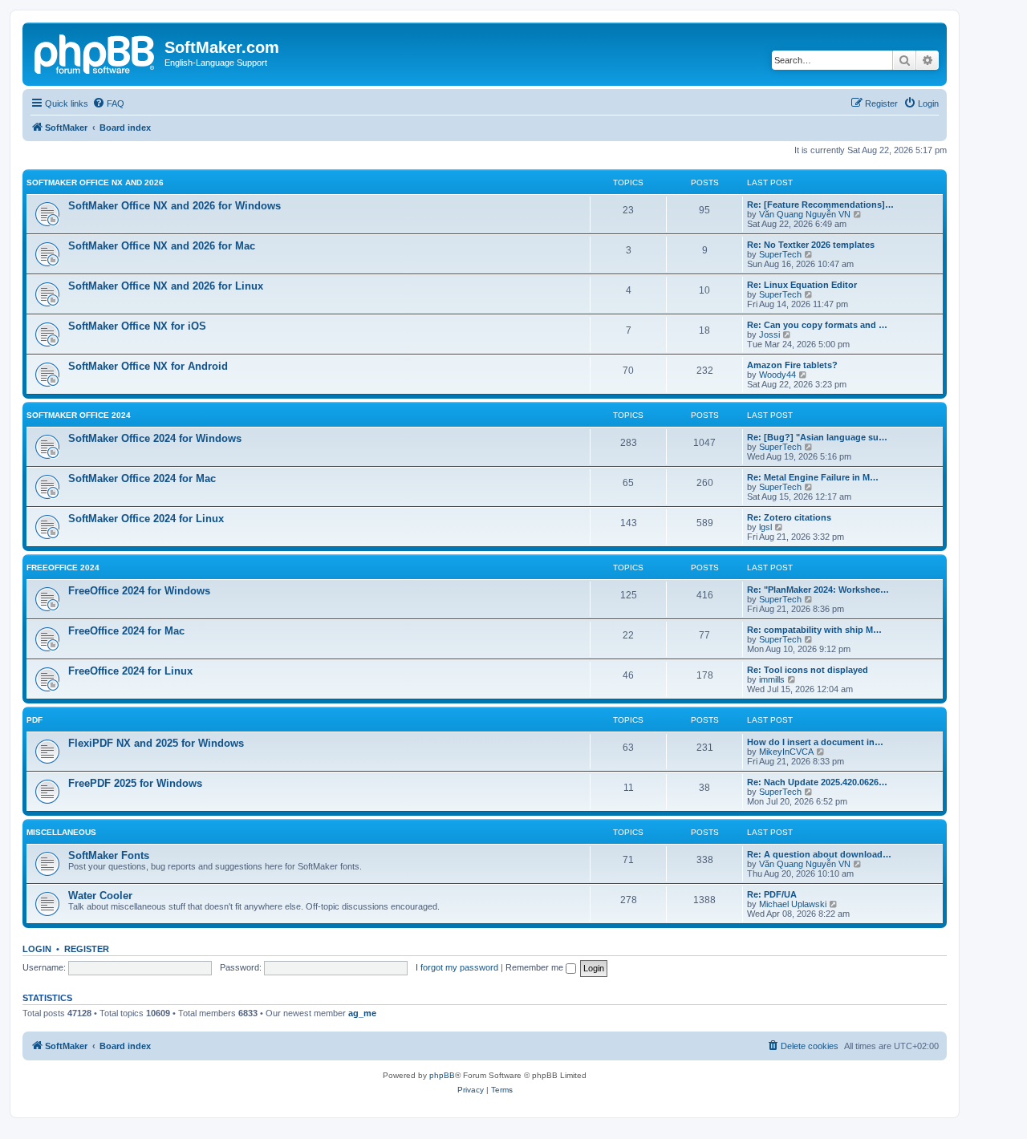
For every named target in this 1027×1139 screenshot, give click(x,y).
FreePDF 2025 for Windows (135, 783)
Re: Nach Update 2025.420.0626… (817, 782)
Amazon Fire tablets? (792, 365)
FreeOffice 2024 (62, 567)
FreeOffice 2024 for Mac (126, 631)
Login (36, 949)
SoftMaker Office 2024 (78, 415)
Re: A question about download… (819, 854)
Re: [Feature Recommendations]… (820, 204)
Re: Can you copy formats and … (817, 325)
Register (86, 949)
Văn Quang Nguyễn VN (804, 214)
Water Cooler (100, 896)
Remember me (535, 967)
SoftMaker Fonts (108, 855)
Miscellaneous (61, 832)
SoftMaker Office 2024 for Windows (155, 438)
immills (772, 679)
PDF (34, 719)
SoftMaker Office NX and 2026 (95, 182)
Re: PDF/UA (772, 894)
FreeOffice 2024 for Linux (130, 671)
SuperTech (780, 254)
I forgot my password (457, 967)
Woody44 (777, 374)
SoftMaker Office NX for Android (148, 366)
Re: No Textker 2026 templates (811, 244)
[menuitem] (108, 103)
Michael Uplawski (792, 904)
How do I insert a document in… (815, 742)
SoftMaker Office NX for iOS (137, 326)
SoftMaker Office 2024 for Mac (142, 478)
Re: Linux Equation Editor (802, 285)
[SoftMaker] (95, 52)
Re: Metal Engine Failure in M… (813, 477)
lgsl (765, 527)
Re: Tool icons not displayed (807, 670)
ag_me (362, 1013)
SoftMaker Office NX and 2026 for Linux (165, 286)
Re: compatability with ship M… (814, 629)
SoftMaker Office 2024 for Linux (146, 519)
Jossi (769, 334)
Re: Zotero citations (789, 517)
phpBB (442, 1075)
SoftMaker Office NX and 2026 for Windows (174, 206)
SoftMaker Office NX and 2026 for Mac (161, 246)
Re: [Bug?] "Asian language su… (817, 437)
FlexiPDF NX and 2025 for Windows (156, 743)
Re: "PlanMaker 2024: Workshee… (818, 589)
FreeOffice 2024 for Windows (139, 591)
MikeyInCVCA (786, 751)
